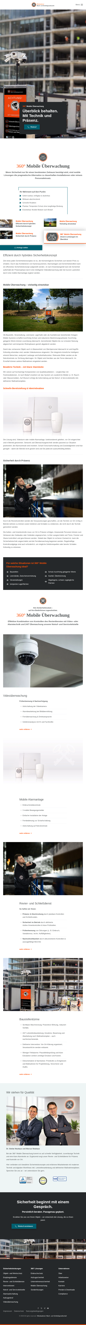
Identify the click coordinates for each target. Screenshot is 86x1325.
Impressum (7, 1311)
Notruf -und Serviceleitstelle (14, 1290)
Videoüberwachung (10, 1302)
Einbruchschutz (37, 1273)
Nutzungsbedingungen (34, 1311)
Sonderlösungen (37, 1290)
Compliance (63, 1294)
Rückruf (33, 127)
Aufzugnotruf (8, 1298)
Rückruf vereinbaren (25, 1226)
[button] (79, 4)
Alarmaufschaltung (10, 1294)
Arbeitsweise (63, 1277)
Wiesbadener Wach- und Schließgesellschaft (52, 1316)
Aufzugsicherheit (37, 1277)
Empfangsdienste (10, 1277)
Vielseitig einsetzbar (68, 224)
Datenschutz (19, 1311)
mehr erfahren (24, 729)
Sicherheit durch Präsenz (26, 236)
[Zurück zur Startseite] (43, 4)
